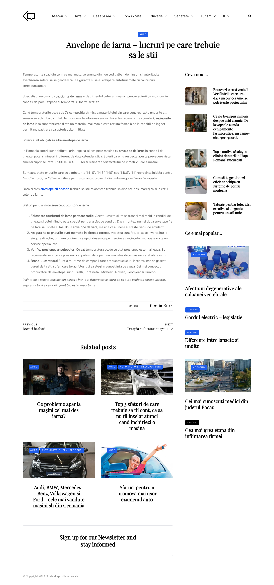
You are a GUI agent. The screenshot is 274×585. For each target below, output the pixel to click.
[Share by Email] (170, 306)
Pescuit (192, 332)
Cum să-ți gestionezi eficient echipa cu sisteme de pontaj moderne (229, 184)
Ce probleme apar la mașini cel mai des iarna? (59, 410)
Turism (206, 16)
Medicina (199, 254)
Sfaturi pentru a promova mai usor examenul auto (137, 493)
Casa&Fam (102, 16)
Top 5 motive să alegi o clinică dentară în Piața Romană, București (230, 155)
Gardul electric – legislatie (213, 317)
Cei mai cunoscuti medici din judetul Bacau (216, 404)
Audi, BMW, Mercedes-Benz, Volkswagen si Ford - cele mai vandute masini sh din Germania (58, 496)
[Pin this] (165, 306)
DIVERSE (192, 309)
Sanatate (181, 16)
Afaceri (57, 16)
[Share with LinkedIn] (160, 306)
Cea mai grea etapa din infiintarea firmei (210, 433)
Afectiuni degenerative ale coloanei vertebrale (213, 291)
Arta (78, 16)
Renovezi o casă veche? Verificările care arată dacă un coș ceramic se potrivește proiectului (230, 95)
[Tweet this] (155, 306)
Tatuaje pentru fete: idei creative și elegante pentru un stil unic (232, 208)
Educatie (156, 16)
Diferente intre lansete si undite (212, 343)
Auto (143, 34)
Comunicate (132, 16)
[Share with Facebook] (150, 306)
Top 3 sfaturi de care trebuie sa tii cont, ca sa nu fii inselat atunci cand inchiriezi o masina (137, 416)
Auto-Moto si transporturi (140, 366)
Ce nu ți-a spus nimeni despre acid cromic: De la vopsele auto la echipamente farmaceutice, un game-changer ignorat (231, 127)
